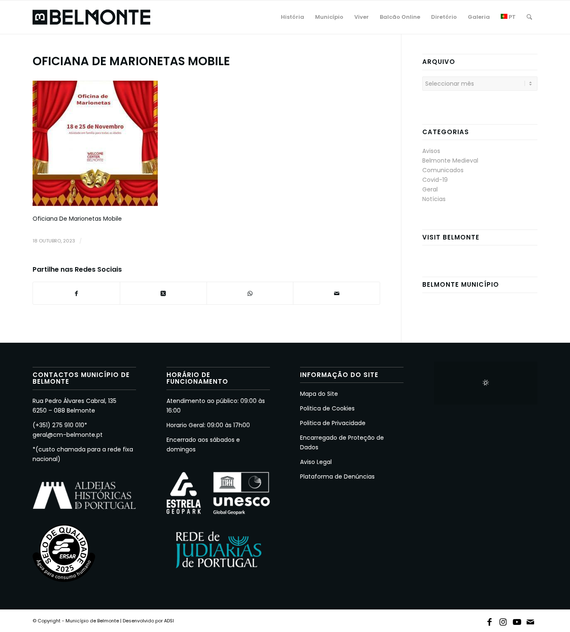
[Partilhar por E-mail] (336, 293)
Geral (430, 189)
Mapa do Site (319, 394)
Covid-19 (435, 180)
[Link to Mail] (531, 620)
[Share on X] (163, 293)
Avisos (431, 151)
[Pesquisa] (529, 17)
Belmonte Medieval (450, 160)
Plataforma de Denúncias (337, 476)
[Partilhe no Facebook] (76, 293)
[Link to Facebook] (489, 620)
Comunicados (443, 170)
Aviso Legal (316, 462)
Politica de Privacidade (333, 423)
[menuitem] (292, 17)
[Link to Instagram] (503, 620)
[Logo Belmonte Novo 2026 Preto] (91, 17)
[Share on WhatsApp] (250, 293)
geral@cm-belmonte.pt (68, 435)
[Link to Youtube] (517, 620)
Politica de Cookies (327, 408)
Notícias (434, 199)
